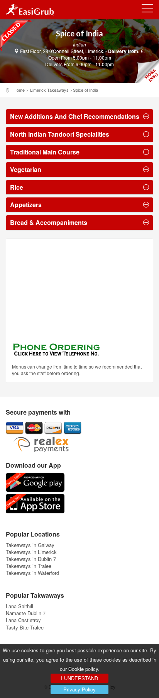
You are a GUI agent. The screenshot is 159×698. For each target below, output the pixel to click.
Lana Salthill (19, 606)
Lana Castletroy (23, 620)
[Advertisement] (60, 293)
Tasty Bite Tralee (25, 627)
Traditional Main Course (45, 152)
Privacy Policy (79, 689)
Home (19, 90)
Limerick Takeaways (49, 90)
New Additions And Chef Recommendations (74, 116)
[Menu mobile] (147, 9)
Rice (16, 187)
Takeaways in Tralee (28, 565)
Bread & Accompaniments (48, 222)
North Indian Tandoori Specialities (59, 134)
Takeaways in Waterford (32, 572)
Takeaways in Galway (30, 545)
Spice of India (85, 90)
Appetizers (26, 204)
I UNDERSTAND (79, 678)
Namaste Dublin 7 (26, 613)
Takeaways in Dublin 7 (31, 559)
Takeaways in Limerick (31, 552)
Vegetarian (25, 169)
